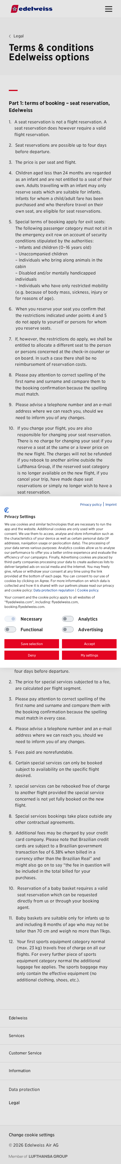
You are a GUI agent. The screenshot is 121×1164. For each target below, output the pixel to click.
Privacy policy (91, 504)
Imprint (111, 504)
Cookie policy (87, 590)
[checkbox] (68, 619)
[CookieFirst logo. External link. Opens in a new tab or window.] (6, 510)
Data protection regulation (53, 590)
